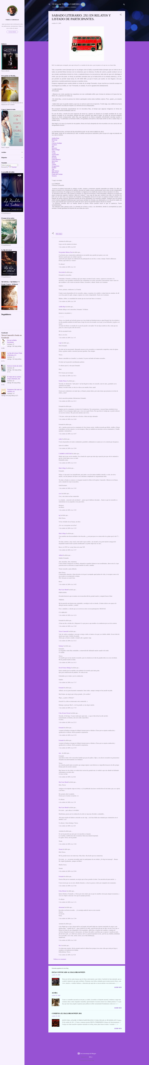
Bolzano (54, 148)
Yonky (54, 153)
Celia (53, 151)
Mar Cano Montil (63, 589)
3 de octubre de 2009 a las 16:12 (67, 641)
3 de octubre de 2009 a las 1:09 (67, 301)
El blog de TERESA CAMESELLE (67, 4)
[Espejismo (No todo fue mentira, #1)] (4, 391)
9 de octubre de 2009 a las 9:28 (67, 955)
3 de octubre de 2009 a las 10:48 (67, 419)
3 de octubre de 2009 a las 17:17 (67, 682)
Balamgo (54, 140)
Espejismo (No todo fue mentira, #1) (14, 390)
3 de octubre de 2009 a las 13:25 (67, 528)
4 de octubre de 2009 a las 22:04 (67, 871)
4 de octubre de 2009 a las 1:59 (67, 802)
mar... (60, 753)
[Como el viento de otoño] (4, 368)
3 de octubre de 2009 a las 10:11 (67, 375)
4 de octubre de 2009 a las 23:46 (67, 886)
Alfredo (61, 555)
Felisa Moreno (63, 891)
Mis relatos (59, 234)
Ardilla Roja (55, 138)
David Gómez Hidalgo (65, 668)
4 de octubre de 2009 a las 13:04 (67, 844)
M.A (60, 945)
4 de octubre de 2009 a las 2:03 (67, 826)
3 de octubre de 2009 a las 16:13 (67, 662)
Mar (53, 146)
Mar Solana (55, 171)
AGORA (55, 993)
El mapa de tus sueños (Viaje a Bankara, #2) (14, 378)
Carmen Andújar (57, 143)
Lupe (60, 343)
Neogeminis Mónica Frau (66, 252)
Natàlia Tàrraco (63, 381)
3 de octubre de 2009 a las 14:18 (67, 615)
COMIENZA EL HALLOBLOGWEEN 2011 (67, 1013)
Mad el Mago (56, 149)
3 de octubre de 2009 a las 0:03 (67, 247)
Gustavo (54, 145)
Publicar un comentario (60, 959)
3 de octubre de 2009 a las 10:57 (67, 434)
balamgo (61, 646)
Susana (61, 849)
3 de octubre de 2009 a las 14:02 (67, 584)
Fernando (61, 688)
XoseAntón (62, 272)
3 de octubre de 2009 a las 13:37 (67, 550)
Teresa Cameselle (63, 631)
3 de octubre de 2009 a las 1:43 (67, 337)
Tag (53, 169)
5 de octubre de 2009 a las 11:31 (67, 902)
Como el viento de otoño (14, 366)
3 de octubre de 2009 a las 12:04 (67, 448)
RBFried (90, 1057)
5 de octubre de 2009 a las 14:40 (67, 940)
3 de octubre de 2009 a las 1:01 (67, 267)
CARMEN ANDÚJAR (65, 453)
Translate (14, 167)
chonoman (61, 907)
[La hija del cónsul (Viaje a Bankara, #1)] (4, 355)
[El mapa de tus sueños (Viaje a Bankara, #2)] (4, 379)
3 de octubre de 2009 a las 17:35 (67, 708)
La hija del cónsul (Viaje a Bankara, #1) (14, 354)
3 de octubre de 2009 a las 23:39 (67, 735)
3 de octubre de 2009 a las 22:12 (67, 722)
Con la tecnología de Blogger (88, 1053)
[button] (121, 15)
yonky (60, 439)
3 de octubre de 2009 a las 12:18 (67, 463)
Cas (53, 141)
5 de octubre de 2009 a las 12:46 (67, 918)
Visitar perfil (12, 32)
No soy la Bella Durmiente (12, 341)
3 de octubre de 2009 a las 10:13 (67, 401)
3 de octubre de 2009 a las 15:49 (67, 626)
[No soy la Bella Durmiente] (4, 342)
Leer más (118, 987)
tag (59, 515)
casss (60, 493)
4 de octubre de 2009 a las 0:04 (67, 777)
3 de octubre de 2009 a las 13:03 (67, 488)
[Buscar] (124, 4)
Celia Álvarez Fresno (64, 713)
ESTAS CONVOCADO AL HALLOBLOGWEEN (68, 972)
